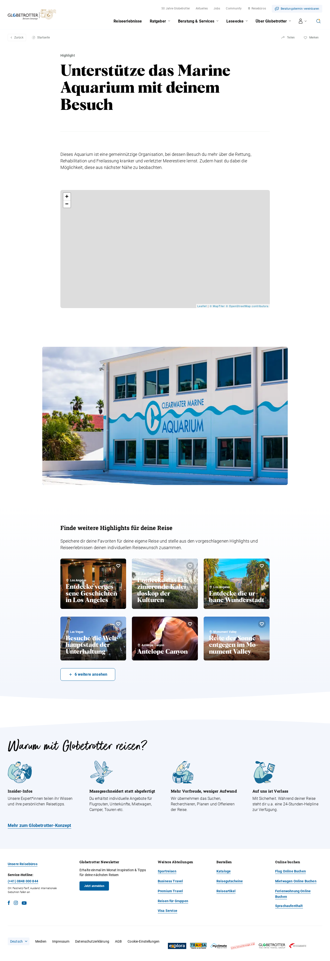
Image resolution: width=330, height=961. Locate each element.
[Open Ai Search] (318, 21)
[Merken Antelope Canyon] (190, 624)
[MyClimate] (218, 946)
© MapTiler (217, 306)
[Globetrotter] (272, 945)
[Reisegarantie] (297, 945)
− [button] (67, 204)
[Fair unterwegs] (243, 945)
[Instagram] (16, 903)
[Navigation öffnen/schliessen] (303, 21)
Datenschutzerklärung (92, 941)
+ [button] (67, 196)
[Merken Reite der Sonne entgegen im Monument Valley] (262, 624)
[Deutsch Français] (18, 941)
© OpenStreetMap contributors (247, 306)
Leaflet (202, 306)
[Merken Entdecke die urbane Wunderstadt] (262, 566)
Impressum (60, 941)
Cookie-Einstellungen (143, 941)
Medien (40, 941)
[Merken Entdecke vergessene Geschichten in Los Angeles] (118, 566)
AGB (118, 941)
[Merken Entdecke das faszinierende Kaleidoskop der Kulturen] (190, 566)
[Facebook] (9, 903)
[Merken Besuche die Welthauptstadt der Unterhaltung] (118, 624)
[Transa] (198, 946)
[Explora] (177, 946)
